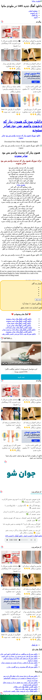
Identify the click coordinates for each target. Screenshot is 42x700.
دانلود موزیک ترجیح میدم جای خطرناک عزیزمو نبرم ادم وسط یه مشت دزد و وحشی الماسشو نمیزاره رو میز (20, 678)
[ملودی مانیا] (37, 1)
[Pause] (3, 363)
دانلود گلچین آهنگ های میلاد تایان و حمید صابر (18, 330)
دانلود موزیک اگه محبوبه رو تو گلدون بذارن (22, 667)
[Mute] (6, 363)
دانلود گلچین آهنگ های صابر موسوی (19, 332)
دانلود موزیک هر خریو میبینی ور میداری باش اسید (19, 656)
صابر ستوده (21, 155)
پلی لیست (34, 13)
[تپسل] (1, 693)
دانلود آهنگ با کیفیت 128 (14, 536)
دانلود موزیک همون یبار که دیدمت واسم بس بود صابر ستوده (22, 125)
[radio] (18, 287)
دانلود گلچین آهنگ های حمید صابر (19, 323)
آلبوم (36, 17)
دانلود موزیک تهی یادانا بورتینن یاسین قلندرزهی (19, 334)
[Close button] (41, 693)
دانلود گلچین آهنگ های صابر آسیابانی (18, 327)
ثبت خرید (21, 377)
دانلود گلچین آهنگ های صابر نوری (19, 325)
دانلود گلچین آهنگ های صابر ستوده (18, 319)
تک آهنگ (35, 15)
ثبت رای (38, 299)
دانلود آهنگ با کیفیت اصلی (32, 536)
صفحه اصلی (33, 11)
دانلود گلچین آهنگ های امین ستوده (18, 321)
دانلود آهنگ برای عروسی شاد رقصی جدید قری (20, 691)
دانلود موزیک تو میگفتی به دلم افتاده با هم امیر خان (19, 654)
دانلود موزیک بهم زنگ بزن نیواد (26, 689)
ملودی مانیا (21, 185)
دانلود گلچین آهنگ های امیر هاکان (25, 687)
